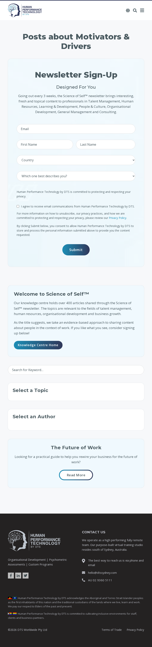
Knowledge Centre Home (38, 345)
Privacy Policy (117, 218)
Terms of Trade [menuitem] (112, 630)
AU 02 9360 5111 (100, 580)
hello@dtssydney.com (102, 573)
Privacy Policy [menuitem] (135, 630)
